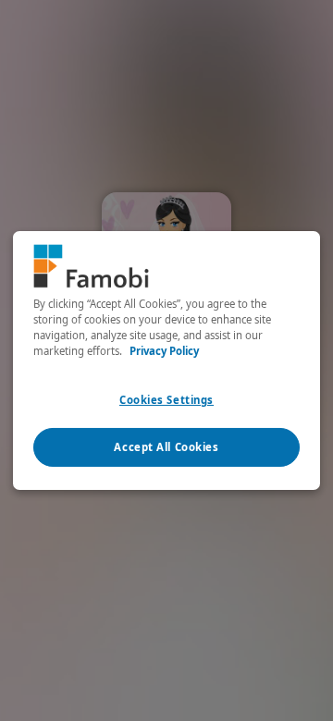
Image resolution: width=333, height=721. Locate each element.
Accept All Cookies (166, 447)
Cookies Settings (166, 400)
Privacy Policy (164, 351)
